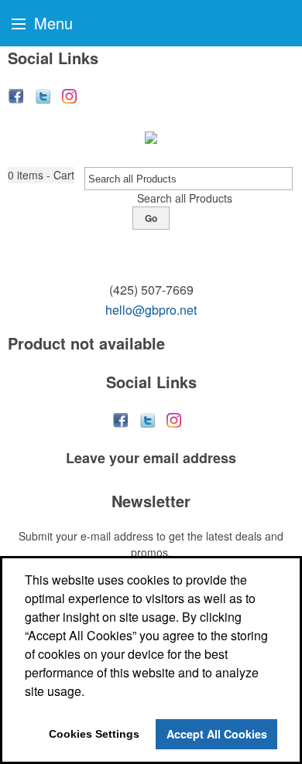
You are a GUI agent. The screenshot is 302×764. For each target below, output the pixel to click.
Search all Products (184, 198)
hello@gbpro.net (151, 310)
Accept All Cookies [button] (216, 734)
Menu (51, 23)
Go (151, 218)
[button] (41, 175)
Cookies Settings (94, 734)
